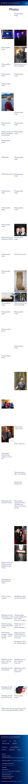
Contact (14, 743)
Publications (5, 743)
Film (15, 741)
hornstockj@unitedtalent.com (8, 765)
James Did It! (18, 781)
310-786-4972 (5, 771)
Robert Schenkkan (10, 3)
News (19, 749)
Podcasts (4, 747)
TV (10, 741)
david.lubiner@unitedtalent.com (17, 760)
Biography (12, 749)
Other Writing (14, 747)
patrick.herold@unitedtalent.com (19, 757)
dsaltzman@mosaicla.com (7, 772)
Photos (4, 749)
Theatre (4, 741)
